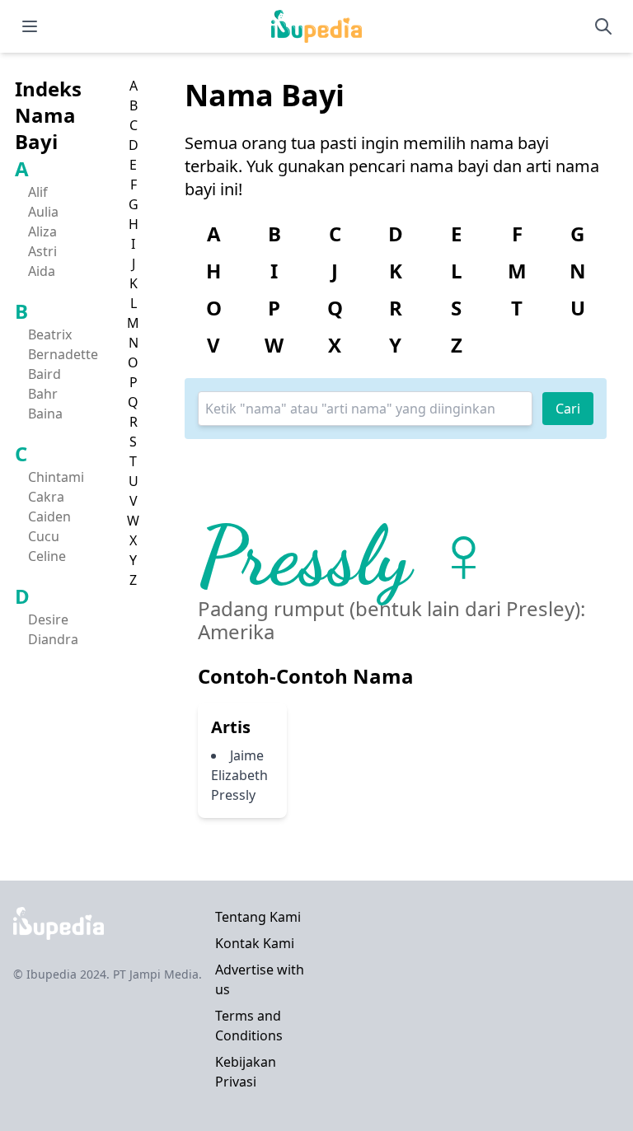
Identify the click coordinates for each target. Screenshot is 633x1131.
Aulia (43, 212)
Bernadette (63, 354)
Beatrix (50, 334)
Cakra (46, 497)
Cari (568, 409)
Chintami (56, 477)
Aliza (42, 231)
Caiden (49, 516)
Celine (47, 556)
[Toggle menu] (29, 26)
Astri (42, 251)
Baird (44, 374)
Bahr (43, 394)
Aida (41, 271)
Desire (48, 619)
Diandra (53, 639)
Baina (45, 413)
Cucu (43, 536)
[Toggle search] (603, 26)
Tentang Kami (258, 917)
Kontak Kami (254, 943)
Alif (38, 192)
